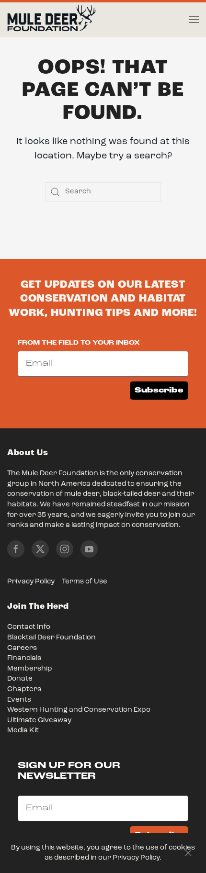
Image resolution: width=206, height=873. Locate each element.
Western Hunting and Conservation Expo (78, 710)
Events (19, 700)
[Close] (188, 853)
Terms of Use (84, 581)
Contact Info (28, 627)
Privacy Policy (31, 581)
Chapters (24, 689)
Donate (20, 679)
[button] (194, 19)
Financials (24, 658)
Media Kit (23, 730)
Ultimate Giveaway (39, 720)
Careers (22, 648)
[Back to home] (51, 20)
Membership (29, 668)
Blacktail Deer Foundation (51, 637)
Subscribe (159, 390)
